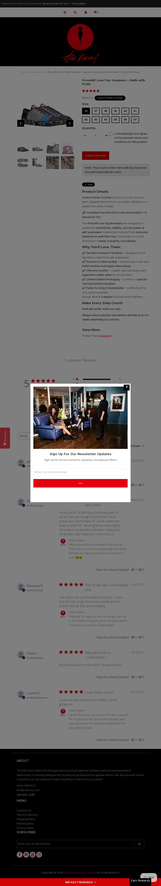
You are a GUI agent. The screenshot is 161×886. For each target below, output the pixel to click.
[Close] (127, 388)
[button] (80, 882)
